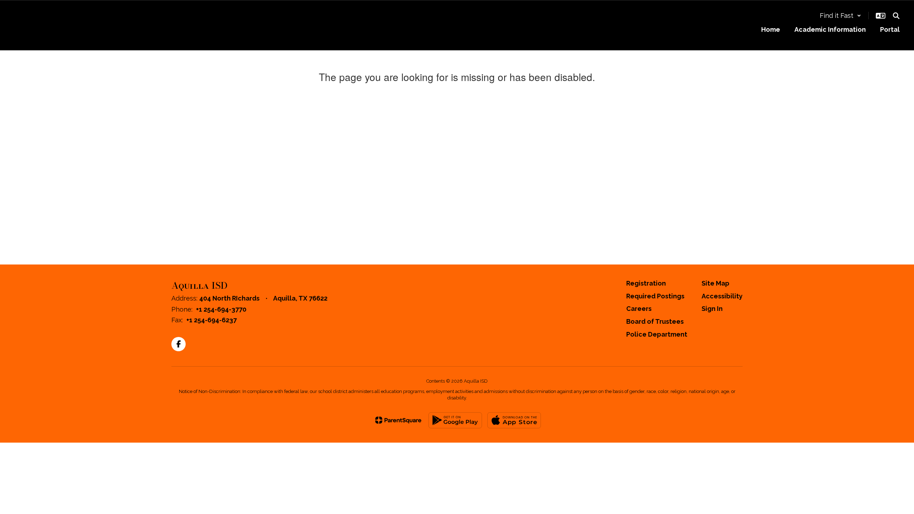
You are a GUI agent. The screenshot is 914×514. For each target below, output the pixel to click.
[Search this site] (896, 15)
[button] (840, 15)
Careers (639, 308)
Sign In (712, 308)
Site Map (715, 283)
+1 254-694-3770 (221, 309)
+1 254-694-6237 (211, 320)
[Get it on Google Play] (455, 420)
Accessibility (722, 296)
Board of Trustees (655, 321)
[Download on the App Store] (514, 420)
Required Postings (655, 296)
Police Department (656, 334)
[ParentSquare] (398, 420)
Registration (646, 283)
